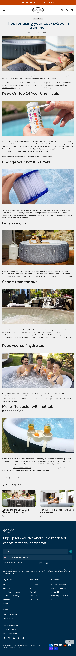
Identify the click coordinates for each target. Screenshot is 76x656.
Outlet (5, 603)
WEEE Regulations (10, 633)
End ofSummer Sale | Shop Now (41, 2)
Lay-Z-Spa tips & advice (22, 468)
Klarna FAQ (34, 596)
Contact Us (34, 599)
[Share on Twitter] (14, 477)
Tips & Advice (38, 19)
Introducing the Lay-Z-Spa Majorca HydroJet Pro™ (15, 511)
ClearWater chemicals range (43, 149)
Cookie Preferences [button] (10, 626)
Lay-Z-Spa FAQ (36, 585)
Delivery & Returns (10, 614)
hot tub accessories (21, 218)
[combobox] (7, 557)
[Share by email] (23, 477)
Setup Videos (56, 592)
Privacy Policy (48, 571)
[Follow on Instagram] (9, 638)
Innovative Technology (11, 592)
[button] (70, 551)
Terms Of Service (9, 629)
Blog (53, 599)
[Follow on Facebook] (4, 638)
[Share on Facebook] (9, 477)
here (43, 215)
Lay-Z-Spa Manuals (58, 588)
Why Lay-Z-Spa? (10, 588)
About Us (6, 599)
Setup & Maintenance (59, 585)
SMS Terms (59, 571)
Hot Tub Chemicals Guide (42, 156)
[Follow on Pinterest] (18, 638)
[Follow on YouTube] (14, 638)
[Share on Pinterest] (18, 477)
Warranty (33, 592)
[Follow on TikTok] (23, 638)
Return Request (9, 618)
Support (33, 588)
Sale (5, 585)
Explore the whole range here (48, 464)
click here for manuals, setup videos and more (32, 470)
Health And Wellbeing (11, 596)
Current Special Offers (59, 596)
